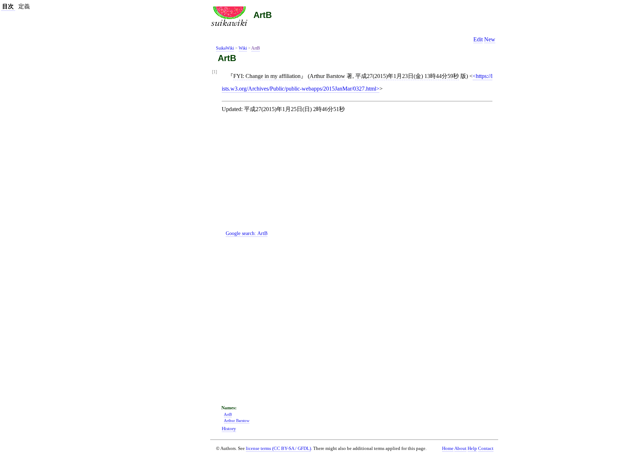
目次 (8, 6)
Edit (478, 39)
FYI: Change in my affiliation (267, 76)
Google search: (246, 233)
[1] (214, 72)
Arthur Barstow (327, 76)
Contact (485, 448)
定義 (24, 6)
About (460, 448)
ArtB (262, 15)
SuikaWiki (225, 48)
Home (448, 448)
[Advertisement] (360, 177)
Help (472, 448)
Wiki (243, 48)
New (489, 39)
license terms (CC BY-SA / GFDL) (278, 448)
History (229, 428)
